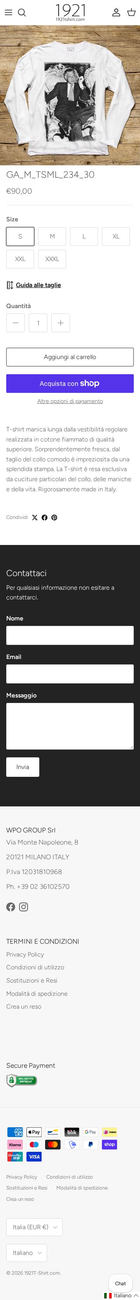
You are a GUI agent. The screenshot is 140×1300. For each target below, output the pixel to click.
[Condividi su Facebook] (44, 517)
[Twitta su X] (35, 517)
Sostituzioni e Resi (32, 980)
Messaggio (21, 695)
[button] (121, 1295)
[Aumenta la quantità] (60, 323)
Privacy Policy (25, 954)
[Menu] (8, 12)
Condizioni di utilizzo (35, 967)
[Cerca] (25, 12)
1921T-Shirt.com (42, 1273)
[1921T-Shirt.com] (70, 12)
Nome (14, 618)
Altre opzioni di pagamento (70, 401)
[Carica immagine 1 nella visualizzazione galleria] (70, 95)
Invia (22, 767)
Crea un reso (23, 1006)
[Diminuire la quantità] (15, 323)
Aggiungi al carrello (70, 357)
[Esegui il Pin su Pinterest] (54, 517)
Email (13, 657)
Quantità (18, 306)
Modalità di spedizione (37, 993)
